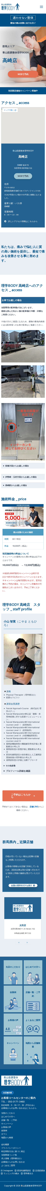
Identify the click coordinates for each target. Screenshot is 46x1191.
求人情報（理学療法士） (12, 1158)
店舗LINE (34, 806)
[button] (23, 74)
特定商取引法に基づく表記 (13, 1151)
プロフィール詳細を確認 (18, 771)
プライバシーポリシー (11, 1148)
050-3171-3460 (16, 1101)
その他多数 (11, 765)
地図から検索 (7, 1137)
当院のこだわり (8, 1113)
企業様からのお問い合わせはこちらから (19, 1108)
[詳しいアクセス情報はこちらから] (21, 221)
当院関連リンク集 (9, 1155)
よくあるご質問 (8, 1165)
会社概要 (5, 1144)
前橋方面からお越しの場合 (17, 465)
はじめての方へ (8, 1116)
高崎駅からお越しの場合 (16, 485)
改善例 (4, 1130)
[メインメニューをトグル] (41, 7)
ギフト (4, 1134)
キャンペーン (7, 1123)
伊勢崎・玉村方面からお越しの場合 (21, 477)
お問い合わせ (19, 1162)
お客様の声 (6, 1127)
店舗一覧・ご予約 (9, 1120)
